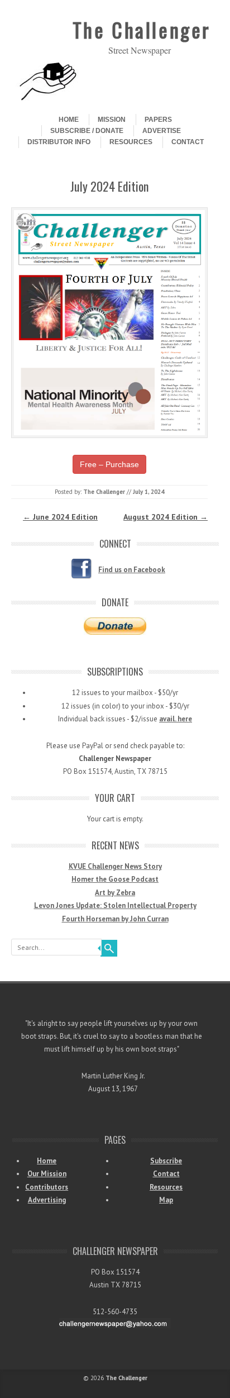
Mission (112, 119)
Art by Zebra (115, 892)
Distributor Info (58, 142)
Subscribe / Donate (86, 131)
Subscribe (166, 1161)
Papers (158, 119)
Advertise (161, 131)
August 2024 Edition (165, 517)
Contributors (46, 1187)
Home (69, 119)
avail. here (175, 719)
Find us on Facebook (131, 569)
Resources (130, 142)
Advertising (47, 1200)
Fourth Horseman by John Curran (115, 919)
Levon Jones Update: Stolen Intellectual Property (115, 905)
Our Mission (46, 1173)
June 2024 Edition (60, 517)
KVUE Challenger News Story (115, 866)
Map (166, 1200)
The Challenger (142, 29)
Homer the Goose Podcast (115, 879)
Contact (187, 142)
